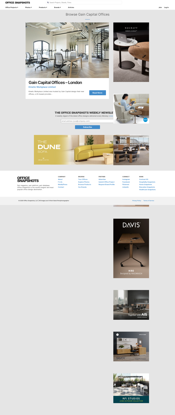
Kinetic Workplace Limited (42, 87)
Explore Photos (83, 182)
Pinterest (125, 184)
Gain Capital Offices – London (55, 82)
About (60, 179)
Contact (61, 187)
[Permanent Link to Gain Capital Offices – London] (67, 50)
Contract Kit (143, 179)
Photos (27, 7)
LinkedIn (125, 187)
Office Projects (11, 7)
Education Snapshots (147, 187)
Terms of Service (148, 200)
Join (160, 7)
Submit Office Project (107, 182)
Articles (71, 7)
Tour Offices (83, 179)
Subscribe (87, 127)
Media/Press (62, 184)
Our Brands (82, 187)
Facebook (126, 182)
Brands (57, 7)
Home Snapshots (145, 184)
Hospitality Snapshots (147, 182)
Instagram (126, 179)
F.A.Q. (60, 182)
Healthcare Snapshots (147, 189)
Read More (97, 93)
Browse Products (84, 184)
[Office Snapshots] (24, 2)
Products (42, 7)
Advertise (102, 179)
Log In (166, 7)
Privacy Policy (136, 200)
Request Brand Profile (107, 184)
